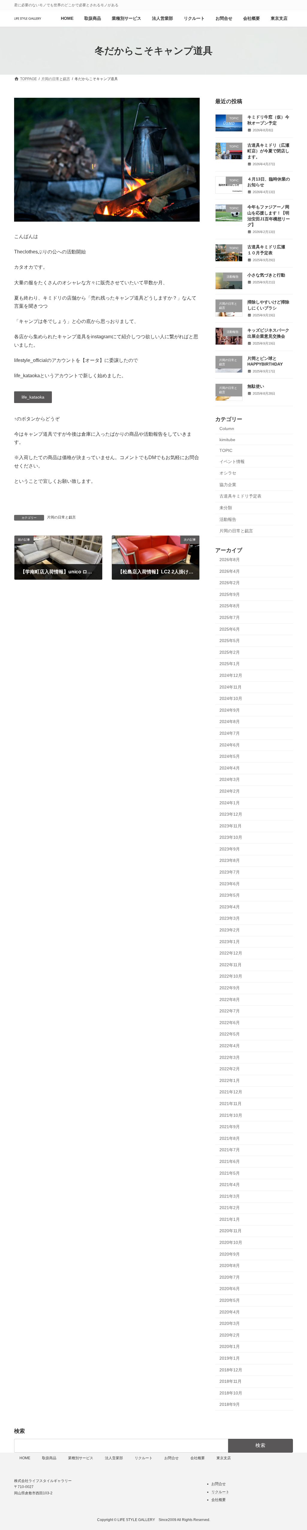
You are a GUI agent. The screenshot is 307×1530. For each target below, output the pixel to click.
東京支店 (223, 1458)
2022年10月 (230, 976)
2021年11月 (230, 1103)
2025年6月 (229, 629)
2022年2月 (229, 1068)
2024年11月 (230, 687)
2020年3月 (229, 1323)
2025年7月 (229, 617)
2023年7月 (229, 872)
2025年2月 (229, 652)
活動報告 (227, 519)
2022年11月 (230, 964)
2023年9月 (229, 849)
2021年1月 (229, 1219)
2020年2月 (229, 1335)
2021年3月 (229, 1196)
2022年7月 (229, 1011)
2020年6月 (229, 1288)
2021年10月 (230, 1115)
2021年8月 (229, 1138)
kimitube (227, 439)
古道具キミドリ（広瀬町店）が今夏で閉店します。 (268, 151)
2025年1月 (229, 663)
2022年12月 (230, 953)
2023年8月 (229, 860)
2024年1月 (229, 802)
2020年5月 (229, 1300)
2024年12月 (230, 675)
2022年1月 (229, 1080)
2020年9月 (229, 1254)
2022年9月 (229, 987)
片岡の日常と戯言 (61, 517)
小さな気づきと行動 (266, 275)
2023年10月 (230, 837)
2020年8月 (229, 1265)
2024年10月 (230, 698)
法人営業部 (114, 1458)
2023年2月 (229, 930)
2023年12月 (230, 814)
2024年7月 (229, 733)
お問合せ (171, 1458)
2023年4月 (229, 906)
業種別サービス (80, 1458)
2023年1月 (229, 941)
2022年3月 (229, 1057)
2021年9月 (229, 1126)
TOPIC (225, 450)
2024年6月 (229, 745)
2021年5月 (229, 1173)
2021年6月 (229, 1161)
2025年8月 (229, 605)
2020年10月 (230, 1242)
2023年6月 (229, 883)
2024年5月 (229, 756)
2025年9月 (229, 594)
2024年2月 (229, 791)
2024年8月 (229, 721)
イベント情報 (232, 461)
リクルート (144, 1458)
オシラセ (227, 473)
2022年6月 (229, 1022)
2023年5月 (229, 895)
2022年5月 (229, 1034)
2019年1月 (229, 1358)
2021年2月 (229, 1207)
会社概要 (197, 1458)
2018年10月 (230, 1393)
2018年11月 (230, 1381)
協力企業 (227, 484)
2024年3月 (229, 779)
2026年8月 (229, 559)
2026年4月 (229, 571)
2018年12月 (230, 1369)
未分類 (225, 507)
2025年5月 (229, 640)
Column (226, 428)
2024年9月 (229, 710)
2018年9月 (229, 1404)
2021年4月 (229, 1184)
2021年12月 (230, 1091)
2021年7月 (229, 1149)
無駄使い (255, 386)
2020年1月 (229, 1346)
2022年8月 (229, 999)
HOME (24, 1458)
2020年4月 (229, 1312)
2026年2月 (229, 582)
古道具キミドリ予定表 (240, 496)
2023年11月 (230, 825)
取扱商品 (49, 1458)
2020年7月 (229, 1277)
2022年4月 (229, 1045)
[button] (33, 397)
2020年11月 (230, 1230)
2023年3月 (229, 918)
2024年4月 (229, 768)
